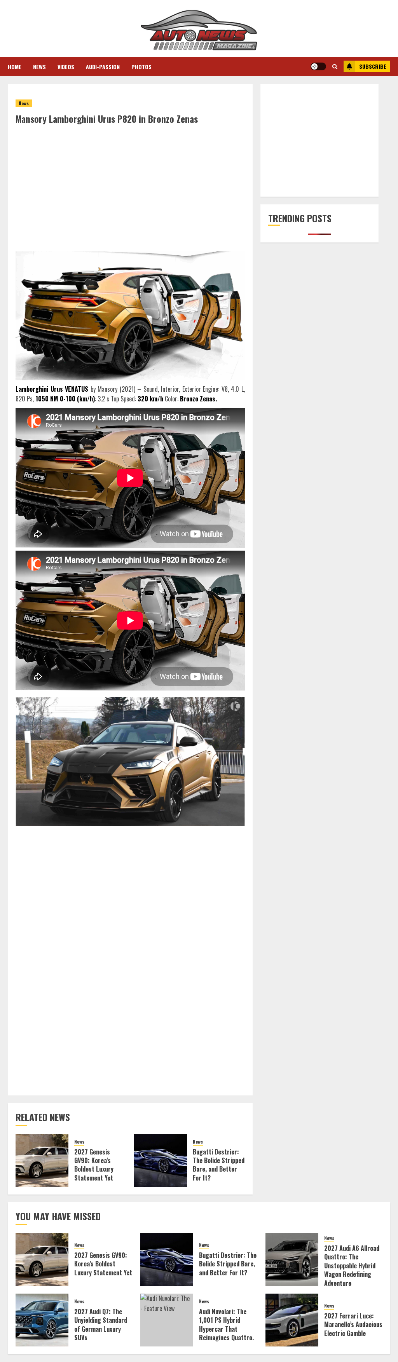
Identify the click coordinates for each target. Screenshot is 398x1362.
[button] (335, 66)
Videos (66, 67)
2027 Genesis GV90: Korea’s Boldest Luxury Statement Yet (93, 1164)
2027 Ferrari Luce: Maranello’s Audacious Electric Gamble (353, 1324)
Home (14, 67)
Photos (141, 67)
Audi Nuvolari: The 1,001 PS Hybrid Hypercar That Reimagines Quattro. (226, 1324)
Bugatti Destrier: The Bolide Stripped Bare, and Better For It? (218, 1164)
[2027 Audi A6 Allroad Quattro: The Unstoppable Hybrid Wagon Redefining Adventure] (291, 1259)
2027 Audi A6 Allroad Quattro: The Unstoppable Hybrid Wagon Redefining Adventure (351, 1265)
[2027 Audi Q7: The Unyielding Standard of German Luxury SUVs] (42, 1320)
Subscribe (372, 66)
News (39, 67)
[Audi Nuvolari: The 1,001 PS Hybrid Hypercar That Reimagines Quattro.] (166, 1320)
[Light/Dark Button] (318, 66)
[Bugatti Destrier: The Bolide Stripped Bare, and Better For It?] (160, 1160)
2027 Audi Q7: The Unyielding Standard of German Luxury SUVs (100, 1324)
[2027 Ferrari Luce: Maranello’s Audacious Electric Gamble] (291, 1320)
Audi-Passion (103, 67)
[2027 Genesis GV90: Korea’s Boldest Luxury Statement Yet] (42, 1160)
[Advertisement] (130, 183)
